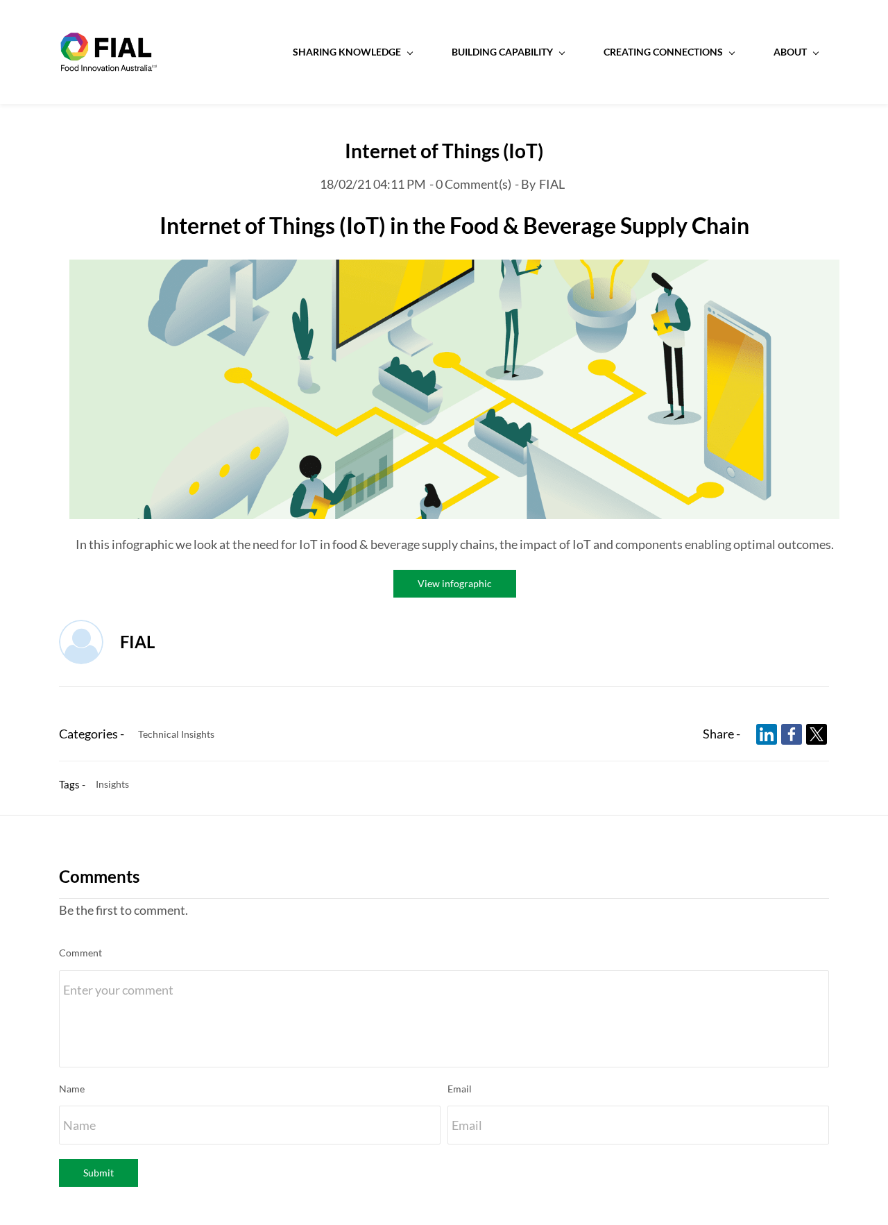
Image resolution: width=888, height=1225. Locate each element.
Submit (98, 1172)
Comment (80, 952)
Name (72, 1089)
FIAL (552, 184)
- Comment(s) (470, 184)
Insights (112, 784)
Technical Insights (176, 734)
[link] (454, 270)
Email (459, 1089)
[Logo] (108, 52)
